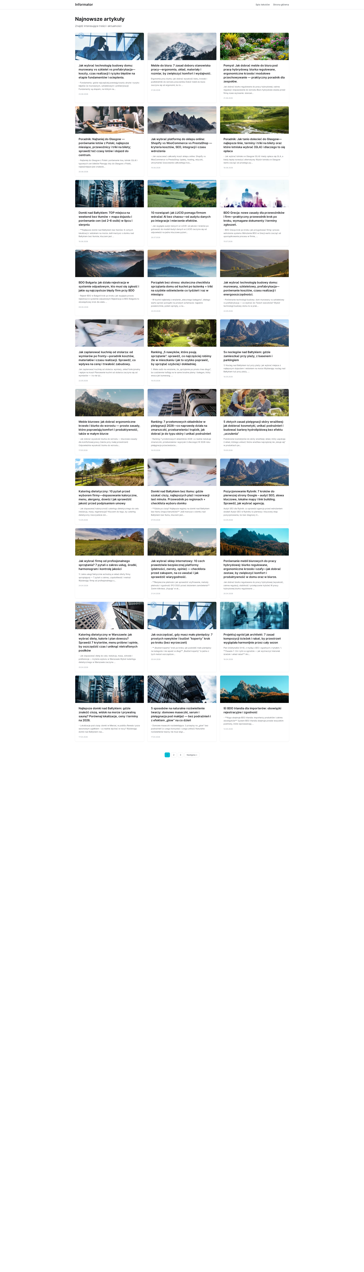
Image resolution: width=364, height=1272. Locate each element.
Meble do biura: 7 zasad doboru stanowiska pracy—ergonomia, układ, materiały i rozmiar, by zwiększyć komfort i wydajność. (181, 69)
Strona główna (281, 4)
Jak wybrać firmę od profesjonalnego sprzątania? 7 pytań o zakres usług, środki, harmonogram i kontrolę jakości (108, 565)
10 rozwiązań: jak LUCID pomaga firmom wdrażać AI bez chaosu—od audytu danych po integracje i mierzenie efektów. (181, 216)
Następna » (192, 755)
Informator (84, 4)
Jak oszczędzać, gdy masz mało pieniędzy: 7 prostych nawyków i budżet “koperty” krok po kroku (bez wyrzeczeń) (182, 638)
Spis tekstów (263, 4)
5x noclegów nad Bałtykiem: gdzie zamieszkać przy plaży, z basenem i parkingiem (248, 356)
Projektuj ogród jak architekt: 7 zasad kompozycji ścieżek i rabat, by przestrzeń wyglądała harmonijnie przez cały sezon (252, 638)
